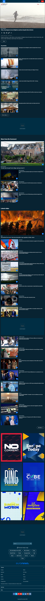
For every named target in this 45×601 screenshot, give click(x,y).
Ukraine (32, 555)
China (22, 558)
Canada (20, 307)
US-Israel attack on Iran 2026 (15, 550)
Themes (2, 567)
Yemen (20, 284)
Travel (24, 576)
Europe (2, 569)
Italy (34, 553)
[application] (22, 15)
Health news (21, 381)
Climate (20, 273)
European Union (27, 553)
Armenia (20, 239)
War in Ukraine (26, 550)
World (20, 393)
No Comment (3, 166)
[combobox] (22, 543)
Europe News (21, 262)
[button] (5, 115)
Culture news (21, 336)
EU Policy (25, 572)
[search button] (31, 543)
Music (12, 555)
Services (2, 587)
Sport (20, 359)
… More (3, 41)
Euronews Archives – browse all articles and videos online (11, 583)
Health (2, 576)
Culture (2, 579)
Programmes (3, 581)
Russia (19, 553)
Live (42, 1)
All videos (40, 427)
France (34, 550)
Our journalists (25, 581)
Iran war (26, 555)
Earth (2, 574)
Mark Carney (19, 555)
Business (2, 572)
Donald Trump (12, 553)
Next (24, 574)
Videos (24, 579)
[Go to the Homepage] (4, 1)
